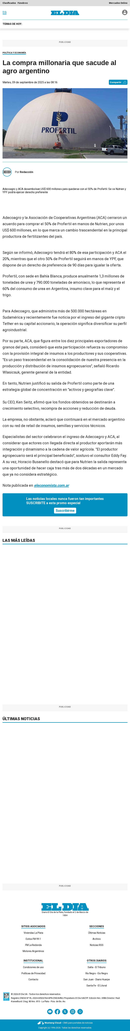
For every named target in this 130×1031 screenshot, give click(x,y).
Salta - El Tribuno (97, 967)
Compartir (115, 82)
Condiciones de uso (33, 967)
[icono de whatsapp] (80, 1011)
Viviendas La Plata (33, 932)
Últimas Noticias (96, 932)
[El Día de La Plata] (65, 13)
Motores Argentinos (33, 951)
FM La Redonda (33, 945)
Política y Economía (14, 53)
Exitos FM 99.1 (33, 939)
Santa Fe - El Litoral (96, 985)
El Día (21, 994)
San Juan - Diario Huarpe (96, 979)
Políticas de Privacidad (33, 973)
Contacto (33, 979)
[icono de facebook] (57, 1011)
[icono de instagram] (72, 1011)
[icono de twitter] (65, 1011)
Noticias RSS (96, 945)
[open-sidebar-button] (5, 13)
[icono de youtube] (50, 1011)
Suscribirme (65, 511)
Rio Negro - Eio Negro (96, 973)
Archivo (97, 939)
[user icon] (124, 14)
